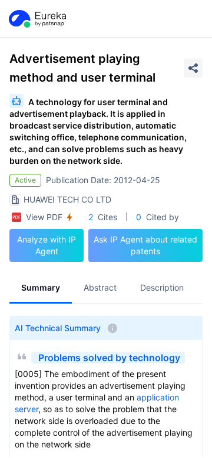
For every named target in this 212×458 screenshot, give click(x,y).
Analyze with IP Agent (46, 245)
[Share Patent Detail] (193, 68)
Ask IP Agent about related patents (145, 245)
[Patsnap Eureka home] (36, 19)
